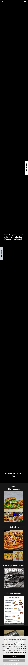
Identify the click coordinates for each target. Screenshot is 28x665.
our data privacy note (18, 652)
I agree (14, 656)
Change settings (14, 660)
